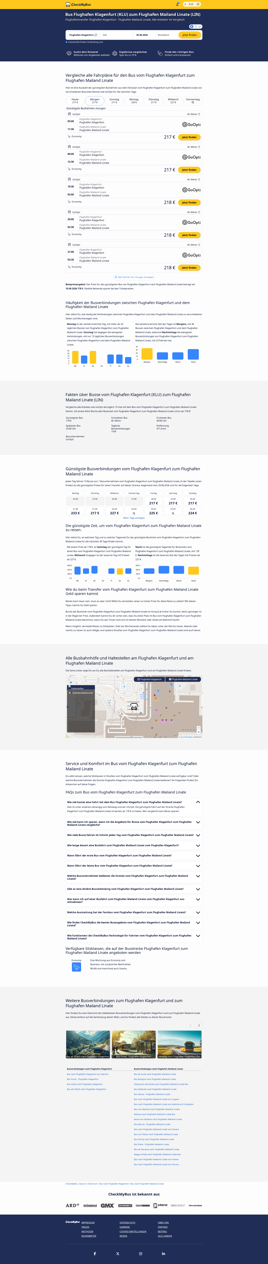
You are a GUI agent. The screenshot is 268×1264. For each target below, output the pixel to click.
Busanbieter (89, 1236)
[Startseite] (78, 4)
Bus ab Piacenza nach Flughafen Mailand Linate (156, 1149)
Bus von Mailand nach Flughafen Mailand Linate (157, 1109)
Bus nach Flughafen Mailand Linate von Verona (156, 1164)
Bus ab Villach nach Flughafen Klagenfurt (86, 1089)
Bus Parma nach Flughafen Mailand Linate (154, 1139)
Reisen (123, 1236)
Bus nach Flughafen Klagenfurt (114, 1183)
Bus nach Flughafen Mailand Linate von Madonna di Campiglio (164, 1104)
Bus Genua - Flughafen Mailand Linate (152, 1094)
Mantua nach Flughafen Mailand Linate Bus (154, 1114)
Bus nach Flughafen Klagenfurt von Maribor (88, 1074)
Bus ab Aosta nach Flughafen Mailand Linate (155, 1074)
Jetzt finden (189, 137)
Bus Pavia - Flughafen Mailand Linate (151, 1144)
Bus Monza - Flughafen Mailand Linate (152, 1124)
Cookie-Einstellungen (133, 1231)
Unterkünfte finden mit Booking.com (85, 42)
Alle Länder (165, 1236)
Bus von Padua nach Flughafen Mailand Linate (156, 1134)
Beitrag (162, 1231)
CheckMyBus (72, 1183)
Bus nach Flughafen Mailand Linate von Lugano (156, 1099)
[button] (134, 707)
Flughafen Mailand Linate (185, 679)
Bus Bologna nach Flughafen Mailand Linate (155, 1079)
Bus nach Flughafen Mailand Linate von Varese (156, 1159)
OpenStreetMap (186, 737)
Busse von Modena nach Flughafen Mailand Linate (158, 1119)
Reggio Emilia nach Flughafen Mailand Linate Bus (157, 1154)
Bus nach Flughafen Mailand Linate (147, 1183)
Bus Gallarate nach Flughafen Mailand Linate (155, 1089)
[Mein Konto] (177, 4)
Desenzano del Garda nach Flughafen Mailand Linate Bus (161, 1084)
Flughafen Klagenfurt (150, 679)
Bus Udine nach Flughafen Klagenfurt (85, 1084)
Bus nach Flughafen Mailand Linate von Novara (156, 1129)
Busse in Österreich (88, 1183)
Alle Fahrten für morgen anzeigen (135, 277)
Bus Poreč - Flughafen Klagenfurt (82, 1079)
